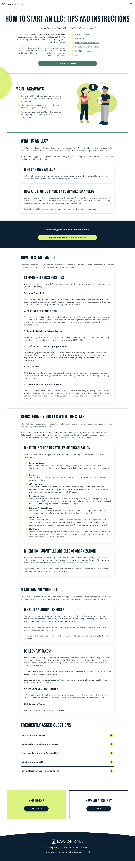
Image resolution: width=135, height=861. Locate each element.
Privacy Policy (53, 847)
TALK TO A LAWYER (67, 63)
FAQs (77, 55)
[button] (67, 735)
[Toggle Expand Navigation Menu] (131, 4)
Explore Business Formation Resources (67, 237)
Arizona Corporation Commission (73, 563)
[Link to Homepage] (12, 4)
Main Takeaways (82, 34)
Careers (85, 847)
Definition (79, 38)
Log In (99, 809)
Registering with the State (87, 47)
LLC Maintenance (83, 51)
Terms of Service (70, 847)
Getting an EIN (30, 375)
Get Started (36, 809)
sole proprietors (85, 663)
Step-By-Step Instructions (87, 42)
